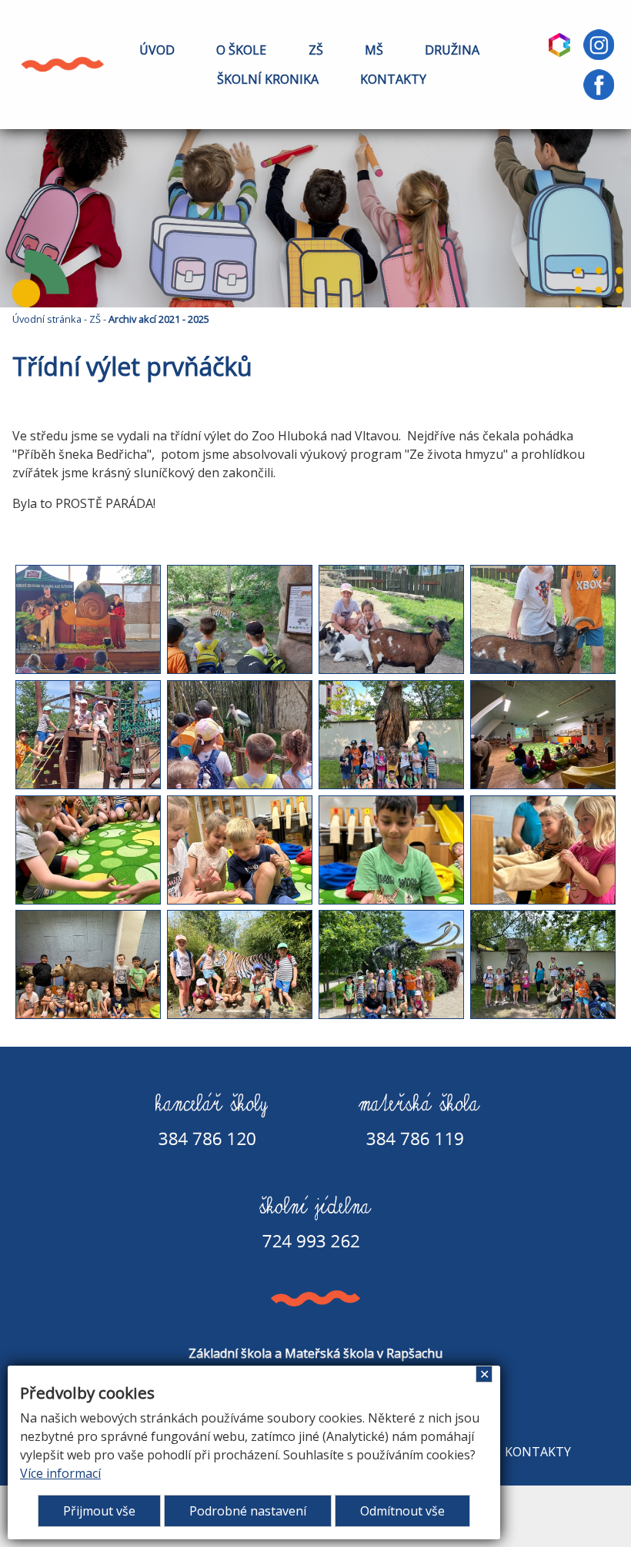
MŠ (374, 49)
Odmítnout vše (402, 1510)
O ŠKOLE (241, 49)
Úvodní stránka (47, 319)
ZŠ (316, 49)
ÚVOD (157, 49)
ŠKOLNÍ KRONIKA (268, 79)
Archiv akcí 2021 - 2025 (159, 319)
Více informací (60, 1473)
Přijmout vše (99, 1510)
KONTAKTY (393, 79)
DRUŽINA (452, 49)
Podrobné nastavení (247, 1510)
